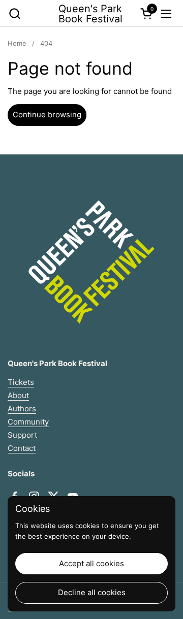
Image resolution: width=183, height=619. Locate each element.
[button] (14, 13)
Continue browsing (47, 114)
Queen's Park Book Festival (90, 14)
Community (28, 422)
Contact (22, 448)
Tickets (21, 382)
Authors (22, 408)
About (18, 395)
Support (22, 435)
